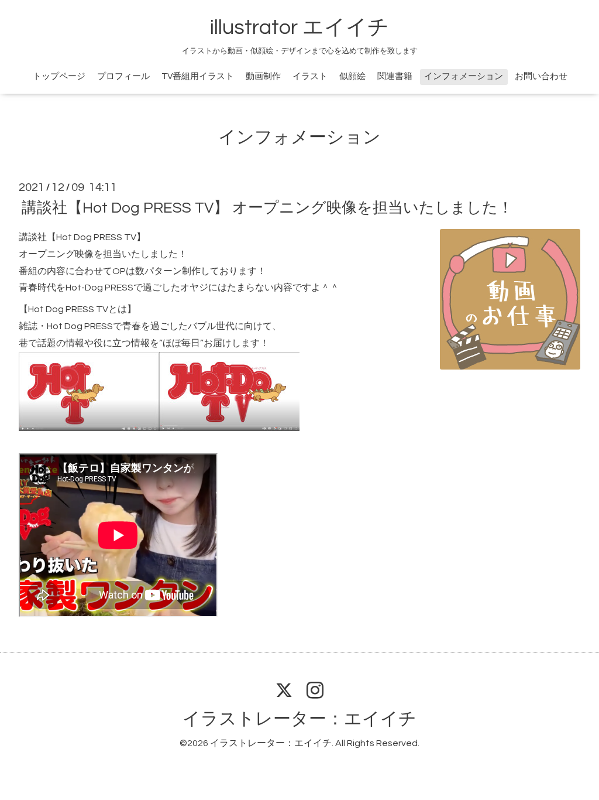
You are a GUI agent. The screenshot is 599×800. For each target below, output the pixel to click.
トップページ (59, 76)
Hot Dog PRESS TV (68, 309)
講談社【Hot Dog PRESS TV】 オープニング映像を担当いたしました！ (267, 208)
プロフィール (123, 76)
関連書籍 (394, 76)
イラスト (310, 76)
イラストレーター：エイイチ (299, 719)
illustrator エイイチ (299, 27)
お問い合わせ (541, 76)
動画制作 (263, 76)
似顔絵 (352, 76)
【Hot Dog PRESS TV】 (96, 237)
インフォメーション (463, 76)
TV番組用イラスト (197, 76)
